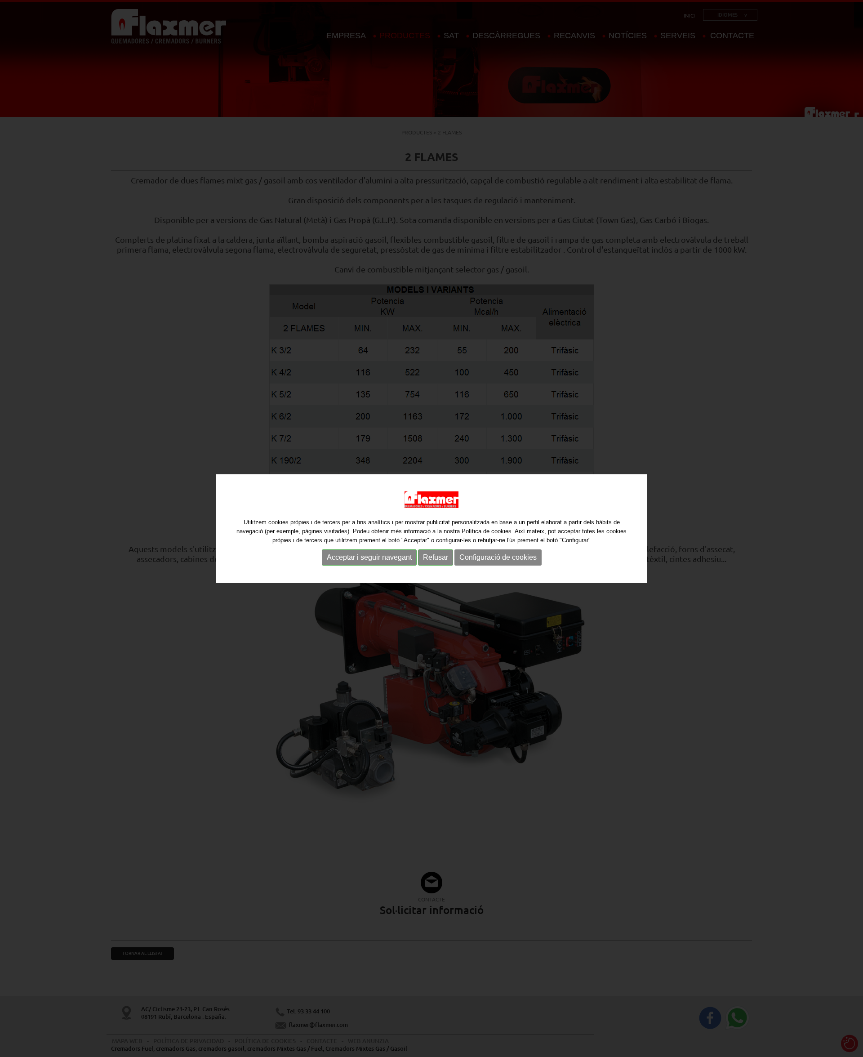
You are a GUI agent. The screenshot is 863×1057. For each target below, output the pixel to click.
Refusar (435, 557)
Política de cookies (487, 531)
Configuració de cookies (498, 557)
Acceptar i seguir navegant (369, 557)
